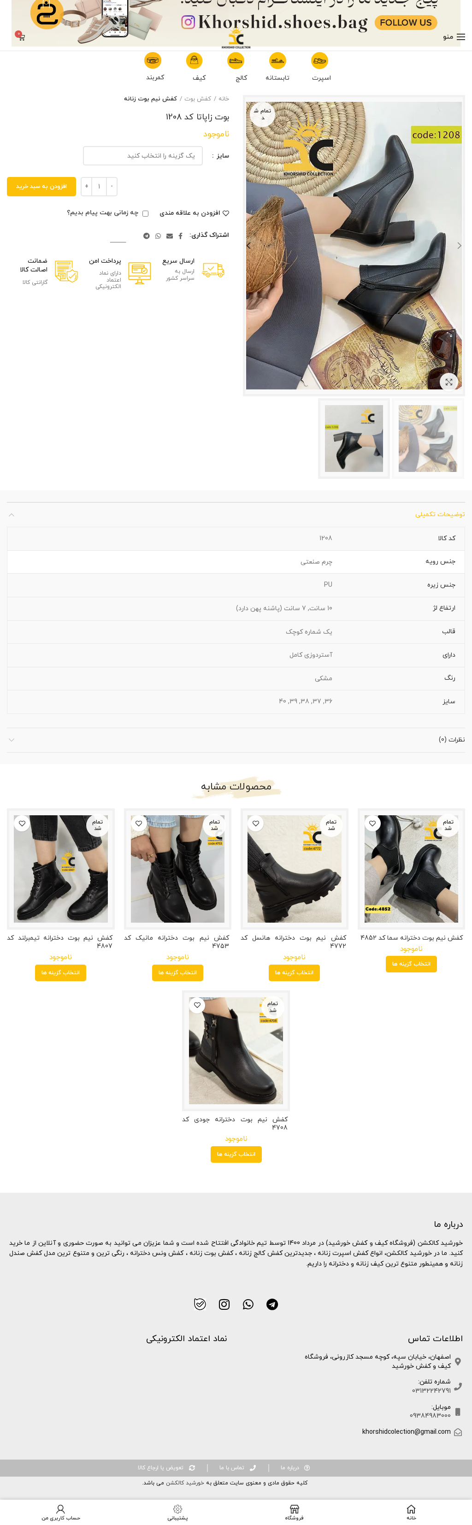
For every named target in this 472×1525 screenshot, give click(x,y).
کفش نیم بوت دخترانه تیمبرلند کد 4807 (59, 942)
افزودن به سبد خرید (41, 187)
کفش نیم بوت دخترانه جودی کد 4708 (235, 1124)
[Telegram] (147, 236)
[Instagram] (224, 1304)
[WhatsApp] (158, 236)
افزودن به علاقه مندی (189, 213)
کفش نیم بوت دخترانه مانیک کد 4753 (177, 942)
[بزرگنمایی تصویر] (449, 382)
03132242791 (431, 1391)
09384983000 (430, 1416)
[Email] (170, 236)
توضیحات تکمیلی (440, 514)
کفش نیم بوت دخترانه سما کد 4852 (411, 938)
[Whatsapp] (248, 1304)
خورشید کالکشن (184, 1483)
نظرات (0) (452, 740)
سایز (222, 156)
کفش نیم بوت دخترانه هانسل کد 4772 (293, 942)
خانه (223, 99)
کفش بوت (197, 99)
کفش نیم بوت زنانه (150, 99)
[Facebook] (180, 236)
